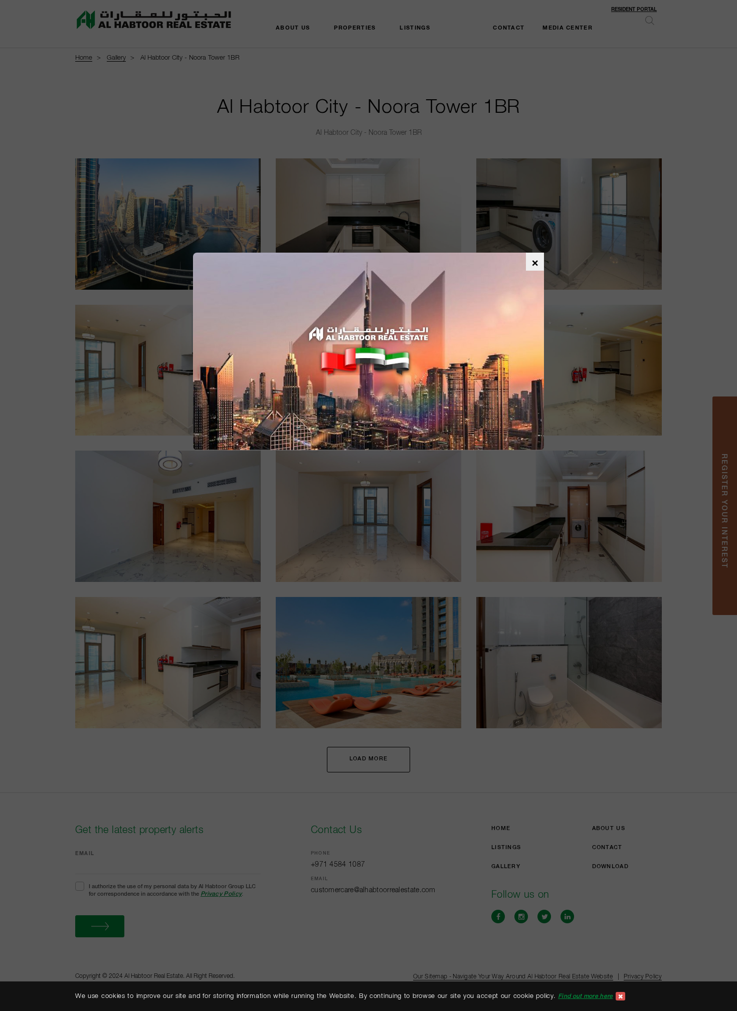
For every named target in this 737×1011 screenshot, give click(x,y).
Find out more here (585, 995)
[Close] (621, 996)
